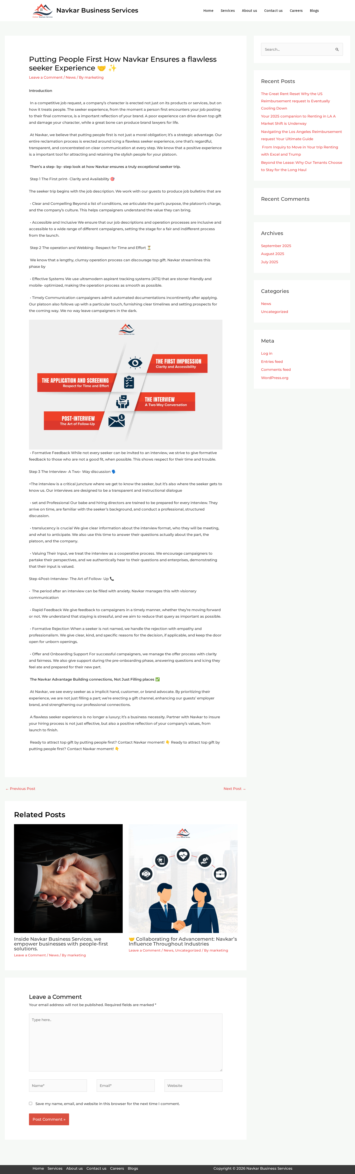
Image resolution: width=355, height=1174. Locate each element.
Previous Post (20, 788)
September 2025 (276, 245)
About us (249, 10)
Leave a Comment (46, 77)
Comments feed (276, 369)
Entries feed (272, 361)
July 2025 (269, 262)
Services (228, 10)
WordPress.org (274, 377)
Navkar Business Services (97, 10)
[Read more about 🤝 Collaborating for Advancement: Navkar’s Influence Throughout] (183, 878)
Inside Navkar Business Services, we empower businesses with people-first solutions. (61, 944)
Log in (266, 353)
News (71, 77)
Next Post (235, 788)
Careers (296, 10)
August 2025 (272, 253)
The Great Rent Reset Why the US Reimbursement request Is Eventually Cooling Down (295, 100)
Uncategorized (188, 950)
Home (208, 10)
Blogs (314, 10)
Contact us (273, 10)
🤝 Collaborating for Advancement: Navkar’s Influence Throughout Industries (183, 941)
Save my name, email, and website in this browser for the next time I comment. (108, 1103)
